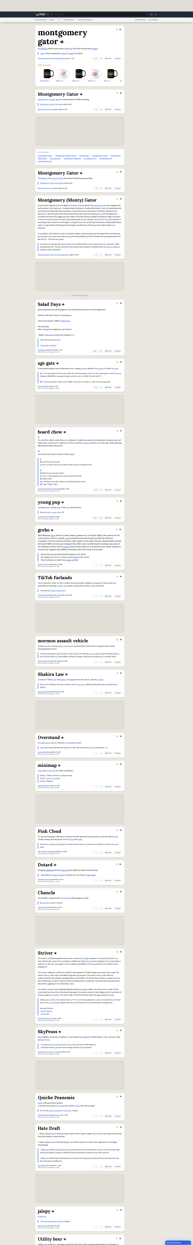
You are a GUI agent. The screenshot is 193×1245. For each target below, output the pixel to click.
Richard (43, 684)
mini (65, 646)
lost (67, 870)
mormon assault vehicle (45, 661)
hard (42, 1040)
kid (69, 898)
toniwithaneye (50, 852)
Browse (51, 20)
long (63, 870)
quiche (51, 1110)
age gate (40, 386)
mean (66, 546)
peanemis (58, 1110)
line (78, 654)
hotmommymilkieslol (58, 58)
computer (85, 443)
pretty (57, 844)
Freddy (73, 205)
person (46, 507)
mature (100, 368)
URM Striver (47, 1018)
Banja (47, 386)
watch (116, 368)
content (84, 368)
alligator (44, 48)
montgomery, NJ (90, 158)
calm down (91, 875)
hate (70, 236)
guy (111, 247)
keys (64, 440)
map (40, 770)
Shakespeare (65, 321)
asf (71, 48)
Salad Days (41, 350)
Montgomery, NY (106, 158)
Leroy (42, 747)
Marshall (81, 989)
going (54, 875)
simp (101, 205)
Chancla (40, 907)
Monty (99, 214)
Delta (40, 1037)
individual (49, 870)
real (119, 373)
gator (63, 53)
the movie (67, 1110)
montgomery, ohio (45, 161)
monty (71, 53)
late (67, 507)
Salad (43, 345)
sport (72, 1142)
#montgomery (55, 158)
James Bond (52, 1221)
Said (65, 586)
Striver (40, 1018)
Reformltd (50, 692)
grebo (40, 564)
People (74, 211)
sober (116, 836)
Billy (41, 373)
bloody (69, 560)
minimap (40, 786)
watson (46, 1226)
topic (52, 743)
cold (62, 329)
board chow (41, 489)
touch (71, 839)
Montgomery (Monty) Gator (65, 155)
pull (45, 1221)
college (86, 958)
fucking (60, 104)
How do (49, 778)
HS (46, 964)
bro (64, 590)
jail (58, 340)
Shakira (78, 684)
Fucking (46, 382)
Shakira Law (41, 692)
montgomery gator (43, 58)
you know (56, 778)
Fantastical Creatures (85, 20)
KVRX (55, 661)
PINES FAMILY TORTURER (56, 595)
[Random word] (146, 14)
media (62, 1106)
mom (44, 903)
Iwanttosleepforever (62, 255)
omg (42, 53)
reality (80, 839)
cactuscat (47, 564)
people (96, 205)
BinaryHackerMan (52, 489)
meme (104, 244)
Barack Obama (46, 1011)
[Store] (151, 14)
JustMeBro (55, 109)
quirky (77, 1106)
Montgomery (43, 99)
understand (44, 743)
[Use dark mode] (156, 14)
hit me (48, 903)
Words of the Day (41, 20)
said (54, 345)
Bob (41, 464)
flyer (81, 1037)
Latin (65, 898)
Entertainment (69, 20)
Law (54, 679)
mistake (100, 679)
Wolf (39, 236)
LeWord (47, 786)
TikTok (40, 583)
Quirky (40, 1103)
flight (64, 1044)
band (76, 557)
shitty (41, 1216)
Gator (52, 104)
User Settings (153, 20)
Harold (43, 1014)
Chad (57, 1150)
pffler (47, 1166)
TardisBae (48, 907)
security (55, 178)
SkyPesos (41, 1052)
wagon (60, 646)
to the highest (70, 743)
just (48, 512)
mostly (49, 770)
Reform (63, 679)
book (52, 1044)
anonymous (47, 879)
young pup (41, 517)
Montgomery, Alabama (72, 158)
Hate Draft (41, 1166)
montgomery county (100, 155)
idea (91, 747)
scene (67, 538)
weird (61, 586)
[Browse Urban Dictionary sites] (42, 14)
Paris (70, 1044)
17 (60, 557)
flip (84, 898)
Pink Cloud (41, 852)
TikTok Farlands (42, 595)
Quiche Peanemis (43, 1115)
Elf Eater (48, 752)
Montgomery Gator (43, 109)
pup (58, 512)
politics (56, 995)
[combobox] (99, 14)
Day (56, 656)
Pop (95, 538)
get (61, 875)
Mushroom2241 (54, 1115)
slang (52, 535)
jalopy (39, 1226)
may (108, 219)
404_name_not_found (52, 1052)
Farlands (59, 590)
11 (107, 747)
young (54, 512)
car (45, 1216)
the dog (48, 517)
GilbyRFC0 (49, 350)
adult (58, 507)
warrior (91, 654)
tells (53, 770)
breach (95, 48)
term (46, 646)
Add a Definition (140, 20)
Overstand (41, 752)
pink (116, 844)
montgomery (84, 155)
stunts (59, 1221)
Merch (119, 59)
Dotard (40, 879)
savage (52, 99)
